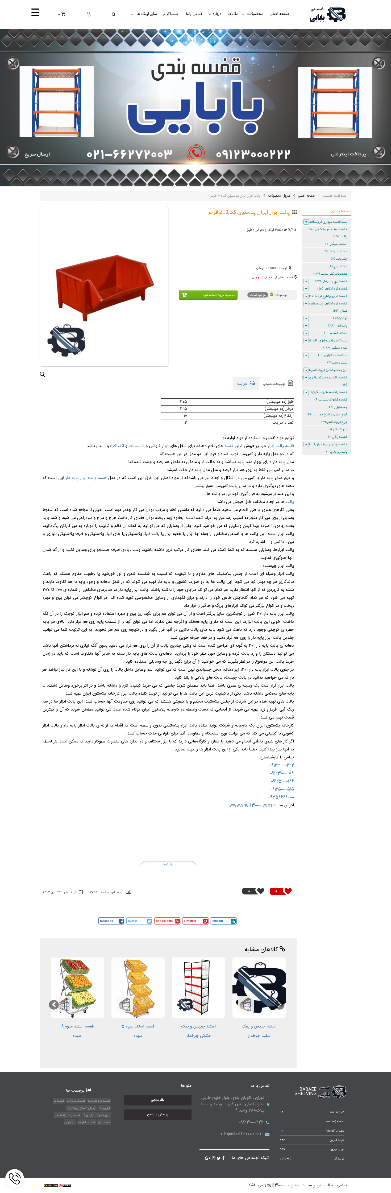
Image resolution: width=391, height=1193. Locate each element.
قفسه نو (58, 1101)
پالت (289, 502)
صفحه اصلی (306, 196)
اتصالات (116, 446)
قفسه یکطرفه (86, 1122)
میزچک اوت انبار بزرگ (96, 1115)
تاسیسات (135, 446)
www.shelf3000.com (251, 805)
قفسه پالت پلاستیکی (67, 1115)
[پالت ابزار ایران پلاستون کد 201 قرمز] (104, 286)
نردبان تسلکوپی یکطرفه (81, 1108)
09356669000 (281, 797)
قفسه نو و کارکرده (99, 1101)
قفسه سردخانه (75, 1101)
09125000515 (282, 789)
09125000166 (282, 781)
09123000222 (281, 765)
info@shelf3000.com (241, 1134)
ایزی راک (104, 1108)
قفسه (228, 446)
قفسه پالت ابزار (281, 446)
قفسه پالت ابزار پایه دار (86, 478)
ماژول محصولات (279, 196)
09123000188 (282, 773)
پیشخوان (70, 1122)
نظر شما (168, 864)
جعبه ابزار (104, 1122)
